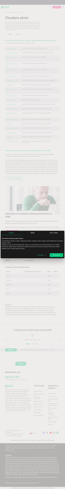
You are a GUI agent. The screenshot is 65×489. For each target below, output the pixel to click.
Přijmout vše (56, 255)
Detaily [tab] (32, 232)
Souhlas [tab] (11, 232)
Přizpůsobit (40, 255)
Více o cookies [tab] (54, 232)
